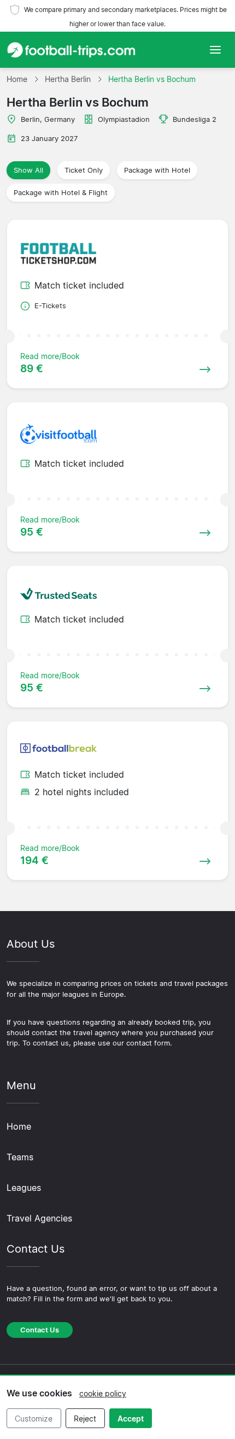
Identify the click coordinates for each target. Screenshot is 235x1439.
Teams (20, 1157)
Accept (131, 1418)
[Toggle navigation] (215, 50)
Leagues (24, 1187)
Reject (85, 1418)
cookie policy (102, 1393)
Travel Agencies (39, 1218)
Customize (33, 1418)
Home (19, 1126)
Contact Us (39, 1330)
